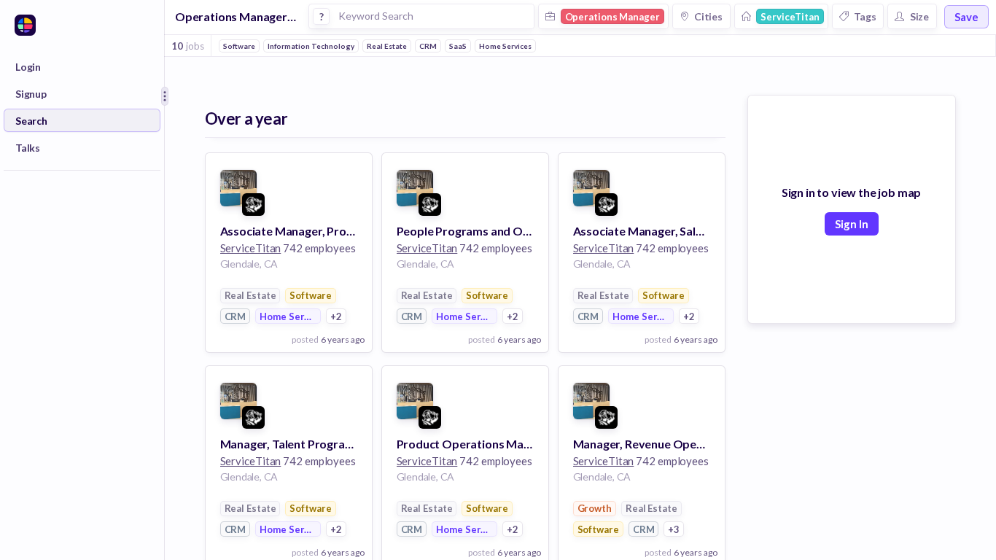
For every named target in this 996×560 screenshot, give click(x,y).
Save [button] (966, 16)
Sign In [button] (851, 223)
